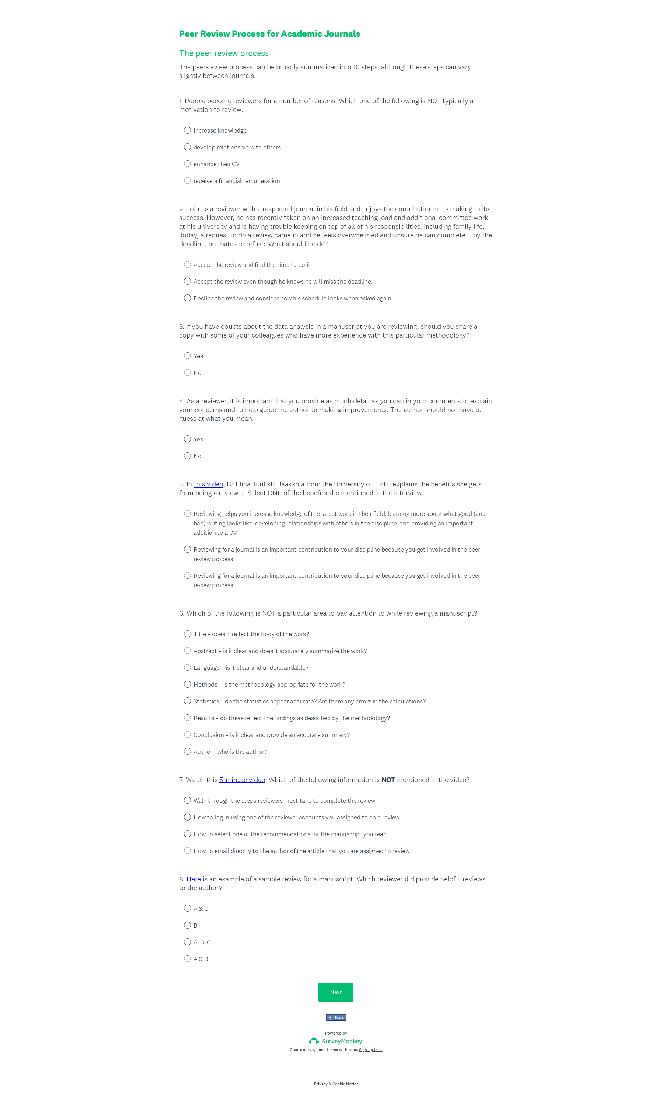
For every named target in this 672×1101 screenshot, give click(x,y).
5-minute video (242, 779)
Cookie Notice (345, 1084)
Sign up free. (371, 1049)
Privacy (321, 1084)
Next (336, 992)
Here (194, 878)
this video (208, 484)
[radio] (182, 129)
